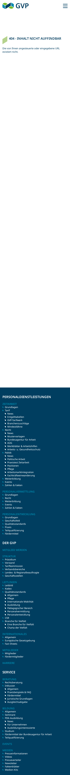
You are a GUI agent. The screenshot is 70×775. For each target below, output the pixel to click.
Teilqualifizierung (14, 530)
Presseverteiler (13, 760)
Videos (8, 756)
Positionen (13, 465)
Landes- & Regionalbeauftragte (22, 572)
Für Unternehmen (17, 724)
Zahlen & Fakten (13, 485)
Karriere (8, 663)
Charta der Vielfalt (17, 627)
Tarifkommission (14, 566)
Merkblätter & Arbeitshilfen (22, 446)
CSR (7, 617)
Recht (8, 498)
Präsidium (10, 559)
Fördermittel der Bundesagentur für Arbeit (28, 734)
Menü (65, 6)
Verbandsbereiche (15, 569)
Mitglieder (10, 653)
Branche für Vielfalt (15, 621)
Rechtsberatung (13, 682)
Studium (9, 731)
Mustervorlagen (16, 436)
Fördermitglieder (14, 656)
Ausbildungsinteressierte (21, 727)
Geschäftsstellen (14, 575)
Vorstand (10, 562)
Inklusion (10, 685)
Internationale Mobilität (20, 601)
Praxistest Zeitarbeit (18, 462)
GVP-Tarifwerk (14, 420)
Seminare (10, 714)
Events (8, 481)
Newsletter (11, 763)
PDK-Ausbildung (14, 718)
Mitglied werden (14, 550)
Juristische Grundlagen (20, 698)
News (10, 413)
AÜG (9, 442)
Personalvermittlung (18, 611)
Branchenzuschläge (18, 423)
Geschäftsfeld (12, 520)
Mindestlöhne (14, 426)
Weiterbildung (13, 478)
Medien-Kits (11, 769)
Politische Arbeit (16, 459)
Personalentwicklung (18, 614)
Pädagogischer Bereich (20, 608)
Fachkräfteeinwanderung (21, 475)
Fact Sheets (11, 643)
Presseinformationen (16, 753)
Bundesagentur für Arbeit (21, 439)
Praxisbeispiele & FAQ (19, 692)
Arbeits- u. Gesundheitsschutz (23, 449)
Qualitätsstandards (15, 523)
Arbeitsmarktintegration (20, 472)
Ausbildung (13, 604)
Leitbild (9, 585)
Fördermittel (11, 533)
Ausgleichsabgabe (17, 701)
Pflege (10, 468)
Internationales (14, 634)
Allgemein (12, 595)
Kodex (8, 588)
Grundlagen (11, 407)
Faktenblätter (12, 766)
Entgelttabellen (15, 416)
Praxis (8, 527)
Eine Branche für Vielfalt (20, 624)
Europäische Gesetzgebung (20, 640)
